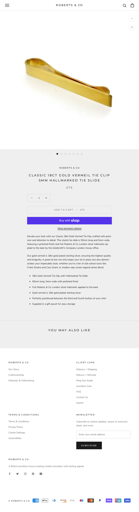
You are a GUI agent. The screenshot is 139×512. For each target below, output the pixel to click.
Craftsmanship (16, 375)
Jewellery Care (84, 386)
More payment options (70, 228)
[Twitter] (17, 473)
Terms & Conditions (18, 421)
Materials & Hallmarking (21, 380)
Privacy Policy (15, 427)
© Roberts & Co (19, 501)
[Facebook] (9, 473)
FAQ (78, 391)
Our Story (13, 369)
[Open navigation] (7, 5)
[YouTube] (41, 473)
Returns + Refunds (86, 375)
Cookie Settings (16, 432)
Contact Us (82, 397)
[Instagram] (25, 473)
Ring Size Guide (84, 380)
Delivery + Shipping (86, 369)
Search (79, 402)
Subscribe (89, 445)
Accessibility (14, 438)
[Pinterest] (33, 473)
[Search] (124, 5)
